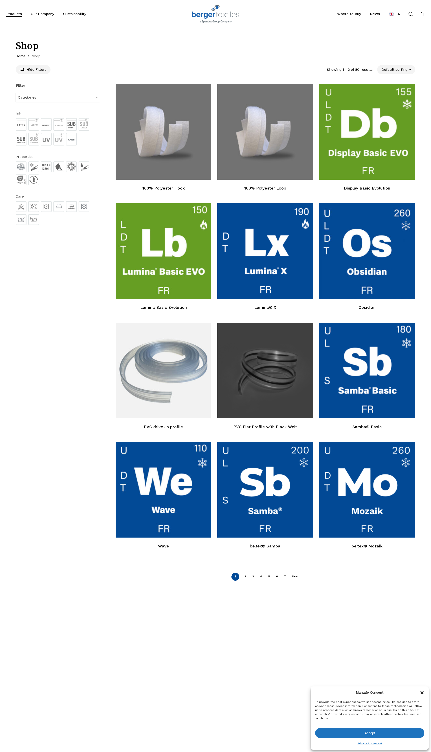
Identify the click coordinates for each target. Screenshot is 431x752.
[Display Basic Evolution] (367, 132)
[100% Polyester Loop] (265, 132)
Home (20, 56)
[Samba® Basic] (367, 370)
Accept (370, 733)
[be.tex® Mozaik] (367, 490)
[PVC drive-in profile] (163, 370)
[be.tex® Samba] (265, 490)
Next (295, 576)
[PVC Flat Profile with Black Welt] (265, 370)
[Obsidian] (367, 251)
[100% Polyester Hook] (163, 132)
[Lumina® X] (265, 251)
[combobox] (396, 69)
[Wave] (163, 490)
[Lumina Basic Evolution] (163, 251)
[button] (422, 692)
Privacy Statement (370, 743)
